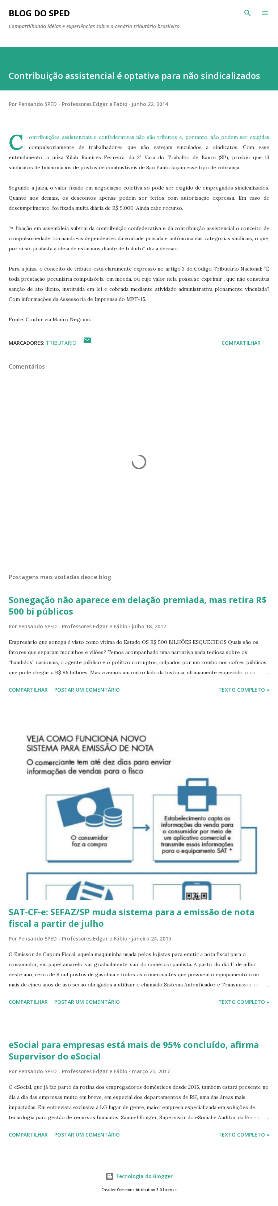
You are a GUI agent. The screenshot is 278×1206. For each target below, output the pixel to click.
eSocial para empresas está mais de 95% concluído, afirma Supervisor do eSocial (134, 1050)
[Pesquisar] (247, 13)
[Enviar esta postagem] (87, 342)
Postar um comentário (87, 689)
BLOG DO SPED (39, 13)
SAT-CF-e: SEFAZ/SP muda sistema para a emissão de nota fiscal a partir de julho (131, 917)
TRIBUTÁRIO (61, 342)
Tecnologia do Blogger (143, 1176)
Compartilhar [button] (241, 342)
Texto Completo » (243, 689)
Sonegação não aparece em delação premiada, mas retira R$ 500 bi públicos (138, 605)
